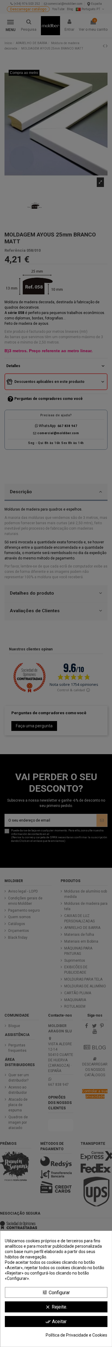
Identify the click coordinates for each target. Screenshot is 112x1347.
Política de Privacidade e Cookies (76, 1335)
